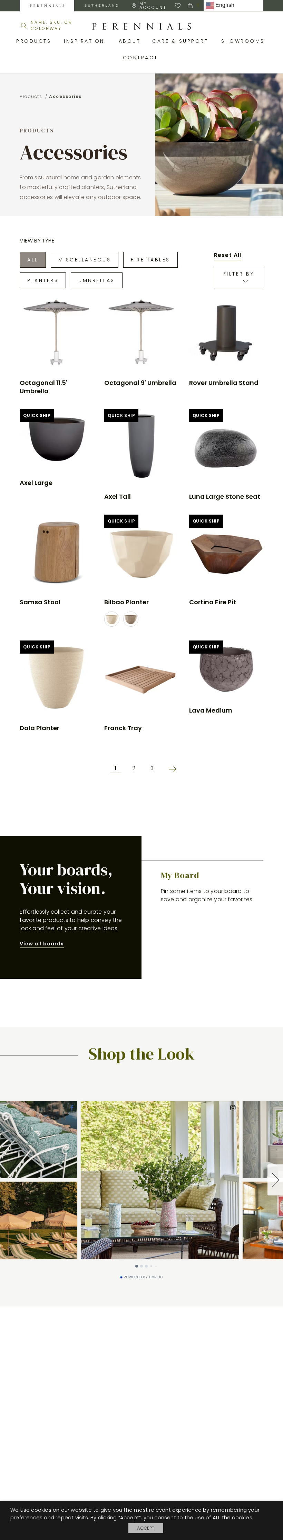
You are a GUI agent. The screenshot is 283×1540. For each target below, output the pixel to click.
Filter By (238, 273)
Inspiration (86, 41)
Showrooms (244, 41)
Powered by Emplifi (144, 1277)
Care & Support (181, 41)
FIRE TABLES (150, 259)
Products (34, 41)
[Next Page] (169, 768)
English (224, 5)
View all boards (42, 943)
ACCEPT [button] (145, 1528)
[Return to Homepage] (141, 26)
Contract (141, 57)
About (130, 41)
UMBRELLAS (96, 280)
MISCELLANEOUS (84, 259)
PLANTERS (42, 280)
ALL (32, 259)
